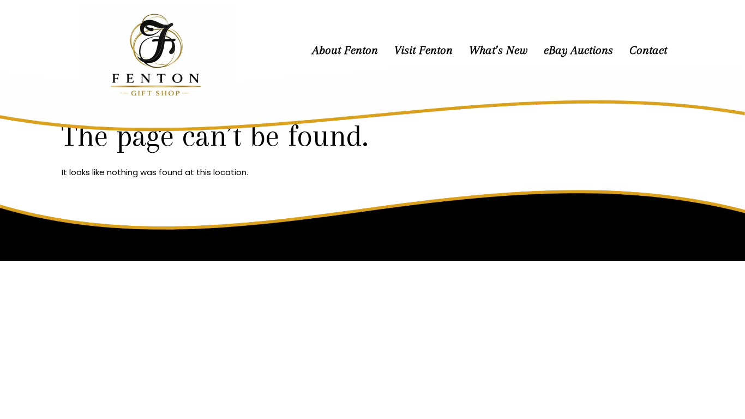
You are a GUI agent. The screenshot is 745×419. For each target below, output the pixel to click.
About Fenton (345, 50)
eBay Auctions (578, 50)
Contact (648, 50)
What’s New (498, 50)
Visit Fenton (423, 50)
